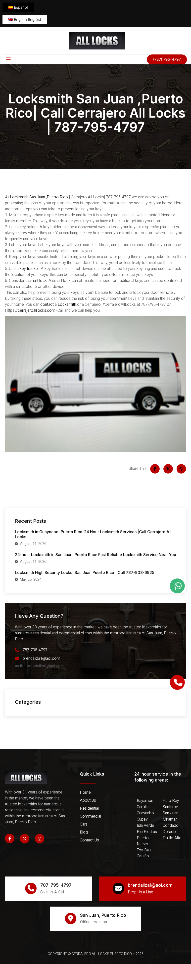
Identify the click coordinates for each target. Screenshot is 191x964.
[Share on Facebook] (155, 469)
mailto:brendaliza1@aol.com (39, 665)
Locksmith (66, 304)
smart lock (37, 281)
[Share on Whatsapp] (181, 469)
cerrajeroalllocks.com (36, 310)
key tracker (29, 269)
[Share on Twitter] (168, 469)
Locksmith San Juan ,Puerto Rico (39, 197)
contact (46, 304)
